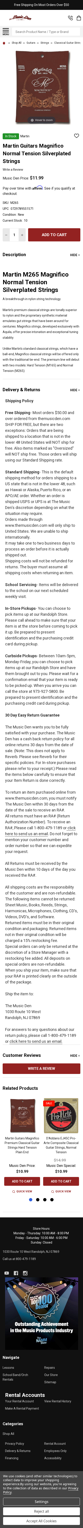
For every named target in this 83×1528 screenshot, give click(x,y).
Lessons (8, 1367)
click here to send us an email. (36, 1041)
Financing (11, 1458)
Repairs (49, 1367)
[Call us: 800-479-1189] (70, 18)
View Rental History (57, 1401)
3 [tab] (45, 1200)
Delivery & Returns (18, 1451)
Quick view (24, 1191)
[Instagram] (25, 1273)
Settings (41, 1501)
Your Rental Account (19, 1401)
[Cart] (79, 18)
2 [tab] (38, 1200)
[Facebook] (16, 1273)
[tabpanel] (22, 1146)
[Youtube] (7, 1273)
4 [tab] (52, 1200)
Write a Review (13, 169)
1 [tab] (31, 1200)
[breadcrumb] (5, 42)
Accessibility (53, 1458)
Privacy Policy (14, 1443)
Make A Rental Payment (22, 1408)
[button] (41, 1313)
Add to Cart (54, 234)
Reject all (41, 1511)
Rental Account (55, 1443)
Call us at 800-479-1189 (19, 1259)
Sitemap (50, 1382)
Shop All (8, 1434)
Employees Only (55, 1451)
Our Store (51, 1375)
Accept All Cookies (41, 1521)
